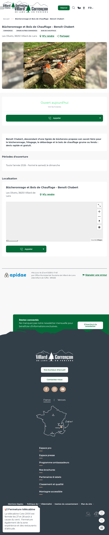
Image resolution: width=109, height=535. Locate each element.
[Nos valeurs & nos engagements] (79, 9)
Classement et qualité (51, 484)
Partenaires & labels (50, 477)
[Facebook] (46, 389)
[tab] (47, 400)
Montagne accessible (50, 491)
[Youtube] (62, 389)
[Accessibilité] (84, 8)
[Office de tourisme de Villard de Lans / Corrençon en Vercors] (31, 7)
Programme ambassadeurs (54, 462)
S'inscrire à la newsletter (90, 325)
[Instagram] (54, 389)
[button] (73, 7)
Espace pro (45, 448)
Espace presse (47, 455)
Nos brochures (47, 470)
